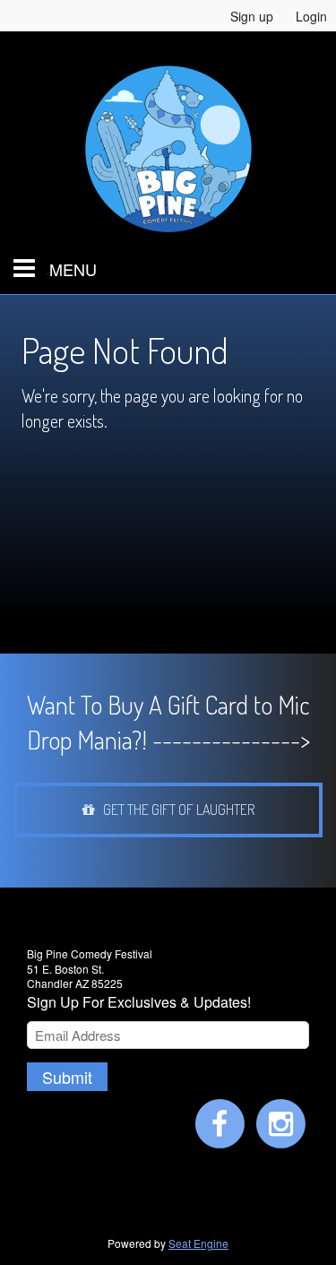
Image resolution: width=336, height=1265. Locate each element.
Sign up (251, 16)
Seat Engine (198, 1243)
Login (311, 16)
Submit (67, 1076)
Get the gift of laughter (174, 810)
